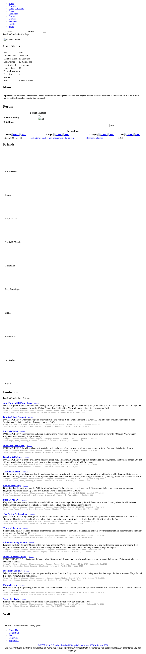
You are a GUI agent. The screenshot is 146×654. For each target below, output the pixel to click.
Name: (7, 80)
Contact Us (14, 633)
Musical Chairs (10, 431)
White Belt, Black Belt (14, 445)
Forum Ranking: (11, 71)
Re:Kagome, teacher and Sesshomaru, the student (52, 138)
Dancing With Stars (12, 457)
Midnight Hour (10, 585)
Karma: (7, 77)
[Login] (44, 32)
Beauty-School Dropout (14, 417)
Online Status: (10, 55)
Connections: (9, 68)
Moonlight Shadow (12, 571)
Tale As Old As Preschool (15, 514)
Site (10, 635)
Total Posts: (9, 74)
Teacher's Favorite (12, 528)
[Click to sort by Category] (103, 134)
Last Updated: (10, 65)
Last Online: (9, 62)
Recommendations (94, 138)
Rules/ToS (13, 638)
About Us (13, 630)
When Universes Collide (14, 556)
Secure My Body (11, 599)
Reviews (36, 403)
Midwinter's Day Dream (15, 542)
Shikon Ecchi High (12, 485)
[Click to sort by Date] (15, 134)
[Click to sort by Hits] (128, 134)
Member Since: (10, 58)
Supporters (14, 640)
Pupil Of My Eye (11, 500)
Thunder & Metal (11, 471)
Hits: (6, 52)
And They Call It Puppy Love (17, 403)
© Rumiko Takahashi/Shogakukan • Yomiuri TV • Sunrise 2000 (73, 645)
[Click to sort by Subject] (57, 134)
